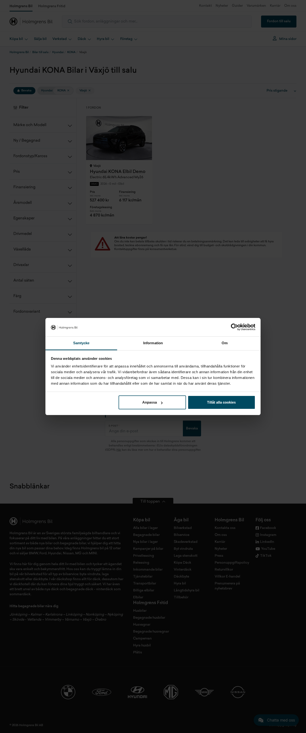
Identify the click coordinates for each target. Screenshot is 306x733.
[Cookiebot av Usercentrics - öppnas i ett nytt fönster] (234, 327)
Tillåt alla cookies (221, 402)
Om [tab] (225, 343)
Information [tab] (153, 343)
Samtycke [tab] (81, 343)
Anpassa (149, 402)
